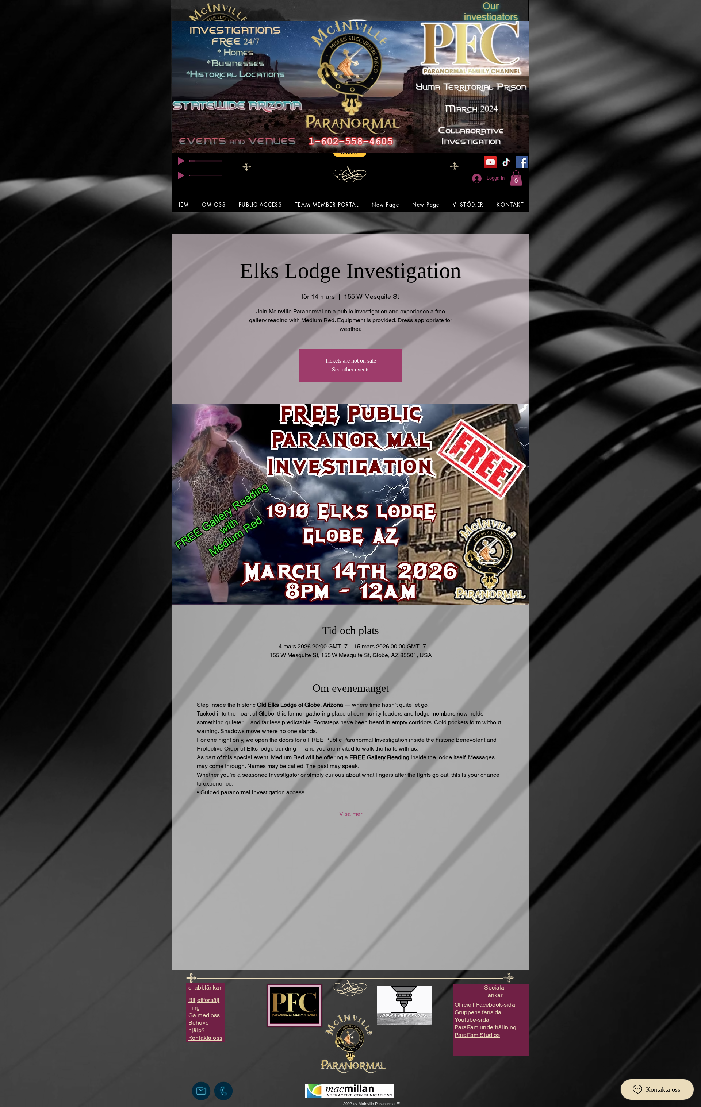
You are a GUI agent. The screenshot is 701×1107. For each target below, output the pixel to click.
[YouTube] (490, 162)
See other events (350, 369)
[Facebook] (522, 162)
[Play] (181, 161)
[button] (516, 178)
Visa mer (350, 813)
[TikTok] (506, 162)
